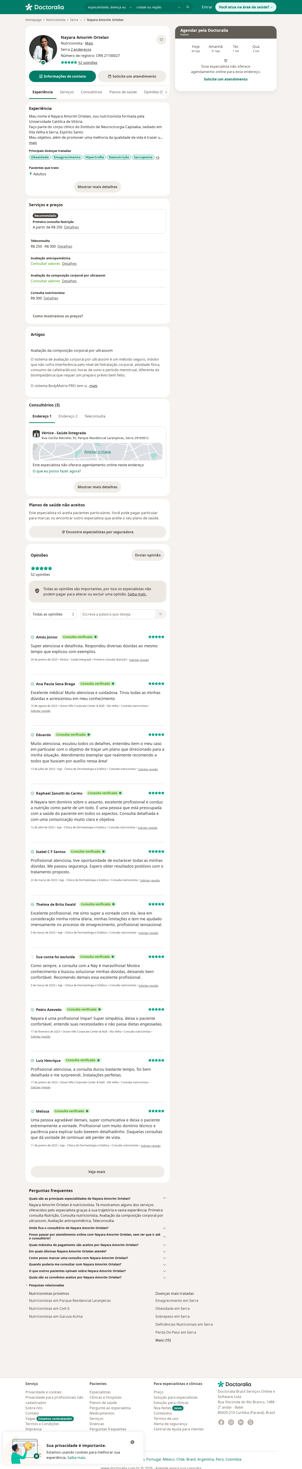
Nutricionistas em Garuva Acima (56, 1316)
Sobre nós (33, 1407)
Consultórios (91, 92)
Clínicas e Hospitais (106, 1397)
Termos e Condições (42, 1423)
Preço (158, 1392)
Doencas (97, 1423)
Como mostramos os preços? (58, 316)
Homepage (33, 20)
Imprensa (33, 1429)
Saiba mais (76, 1457)
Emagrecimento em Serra (176, 1300)
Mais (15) (163, 1340)
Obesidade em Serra (172, 1308)
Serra (130, 438)
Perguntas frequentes (108, 1429)
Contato (32, 1413)
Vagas (48, 1418)
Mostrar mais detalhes (99, 188)
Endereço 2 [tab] (68, 416)
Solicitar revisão (139, 660)
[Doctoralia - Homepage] (53, 6)
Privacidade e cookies (43, 1392)
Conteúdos (163, 1413)
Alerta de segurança (170, 1423)
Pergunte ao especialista (110, 1407)
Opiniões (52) (155, 92)
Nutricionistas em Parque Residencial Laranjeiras (70, 1300)
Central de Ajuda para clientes (179, 1429)
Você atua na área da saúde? (244, 7)
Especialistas (100, 1392)
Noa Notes (168, 1407)
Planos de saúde (123, 92)
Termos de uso (166, 1418)
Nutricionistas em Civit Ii (49, 1308)
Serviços (67, 92)
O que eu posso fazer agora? (57, 471)
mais (33, 142)
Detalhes (71, 227)
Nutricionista (55, 20)
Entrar (207, 7)
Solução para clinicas (171, 1402)
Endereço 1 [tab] (42, 416)
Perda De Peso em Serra (175, 1332)
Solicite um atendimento (226, 79)
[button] (62, 76)
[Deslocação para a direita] (166, 92)
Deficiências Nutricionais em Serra (184, 1324)
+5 (157, 157)
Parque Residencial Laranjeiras (101, 438)
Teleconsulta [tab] (94, 416)
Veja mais (106, 1173)
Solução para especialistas (176, 1397)
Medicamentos (102, 1413)
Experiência (42, 92)
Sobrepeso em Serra (172, 1316)
